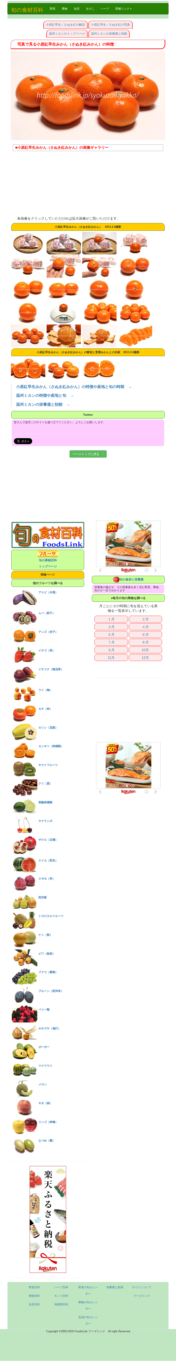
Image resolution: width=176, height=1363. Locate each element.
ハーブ (105, 8)
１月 (111, 619)
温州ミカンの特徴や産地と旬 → (45, 395)
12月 (145, 657)
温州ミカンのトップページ (67, 33)
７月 (111, 642)
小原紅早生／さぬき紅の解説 (65, 24)
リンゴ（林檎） (48, 1122)
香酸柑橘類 (45, 802)
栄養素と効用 (114, 1287)
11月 (111, 657)
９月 (111, 650)
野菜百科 (34, 1287)
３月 (111, 627)
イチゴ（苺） (46, 650)
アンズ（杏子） (48, 631)
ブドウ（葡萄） (48, 972)
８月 (145, 642)
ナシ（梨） (45, 934)
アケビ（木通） (48, 592)
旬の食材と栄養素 (132, 579)
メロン (42, 1084)
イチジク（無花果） (51, 669)
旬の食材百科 (27, 10)
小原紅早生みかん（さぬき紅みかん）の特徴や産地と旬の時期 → (74, 387)
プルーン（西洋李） (51, 991)
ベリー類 (44, 1009)
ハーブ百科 (61, 1287)
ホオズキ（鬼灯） (49, 1028)
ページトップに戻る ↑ (88, 454)
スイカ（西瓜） (48, 860)
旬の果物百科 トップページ (48, 563)
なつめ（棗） (46, 1140)
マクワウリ (45, 1065)
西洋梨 (42, 897)
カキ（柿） (45, 708)
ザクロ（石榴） (48, 839)
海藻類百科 (61, 1304)
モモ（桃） (45, 1103)
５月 (111, 634)
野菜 (54, 8)
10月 (145, 650)
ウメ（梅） (45, 690)
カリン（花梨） (48, 727)
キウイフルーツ (48, 765)
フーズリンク (141, 1295)
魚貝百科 (34, 1304)
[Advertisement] (88, 185)
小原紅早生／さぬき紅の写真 (110, 24)
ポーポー (44, 1047)
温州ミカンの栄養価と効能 (109, 33)
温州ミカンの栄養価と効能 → (43, 404)
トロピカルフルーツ (51, 916)
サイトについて (142, 1287)
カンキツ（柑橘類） (51, 746)
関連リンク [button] (122, 8)
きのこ (90, 8)
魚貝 (76, 8)
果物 (64, 8)
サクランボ (45, 820)
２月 (145, 619)
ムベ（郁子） (46, 613)
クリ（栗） (45, 783)
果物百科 (34, 1295)
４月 (145, 627)
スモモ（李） (46, 878)
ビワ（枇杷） (46, 953)
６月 (145, 634)
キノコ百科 (61, 1295)
